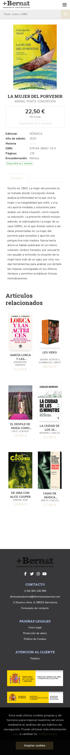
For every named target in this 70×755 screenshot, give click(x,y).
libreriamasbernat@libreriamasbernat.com (35, 596)
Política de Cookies (35, 639)
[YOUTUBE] (44, 574)
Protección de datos (35, 633)
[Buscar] (65, 14)
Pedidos (35, 658)
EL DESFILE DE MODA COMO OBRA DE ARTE (20, 425)
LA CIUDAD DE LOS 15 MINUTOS (50, 427)
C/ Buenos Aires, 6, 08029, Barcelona (35, 602)
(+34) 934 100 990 (35, 591)
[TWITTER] (32, 574)
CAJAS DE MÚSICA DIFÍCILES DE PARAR (49, 495)
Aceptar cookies (34, 745)
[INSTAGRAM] (38, 574)
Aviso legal (35, 627)
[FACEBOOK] (25, 574)
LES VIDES (50, 352)
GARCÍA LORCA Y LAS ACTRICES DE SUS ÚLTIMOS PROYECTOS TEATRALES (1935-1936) (20, 356)
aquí (16, 734)
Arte (32, 143)
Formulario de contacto (35, 608)
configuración (47, 734)
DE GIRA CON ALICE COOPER (20, 494)
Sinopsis (17, 178)
